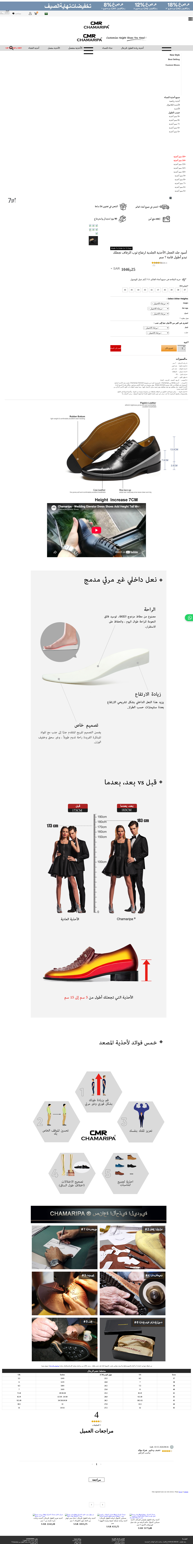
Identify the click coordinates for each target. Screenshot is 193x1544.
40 (165, 290)
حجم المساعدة (76, 1540)
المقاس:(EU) (184, 286)
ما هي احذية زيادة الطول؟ (30, 1540)
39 (172, 290)
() (154, 265)
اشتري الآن (169, 348)
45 (132, 290)
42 (152, 290)
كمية (186, 342)
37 (185, 290)
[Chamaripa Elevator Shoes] (96, 25)
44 (138, 290)
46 (125, 290)
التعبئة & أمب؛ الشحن (118, 1540)
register (186, 1492)
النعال (186, 327)
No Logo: (185, 308)
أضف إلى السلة (115, 348)
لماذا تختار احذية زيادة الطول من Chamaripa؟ (24, 1542)
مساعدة (18, 14)
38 (178, 290)
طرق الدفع (78, 1542)
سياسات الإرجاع (54, 1366)
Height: (185, 303)
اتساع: (186, 313)
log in (180, 1492)
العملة (7, 10)
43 (145, 290)
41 (158, 290)
